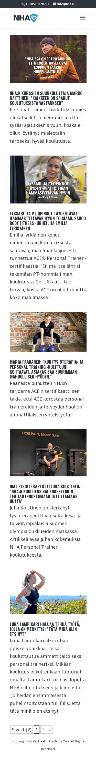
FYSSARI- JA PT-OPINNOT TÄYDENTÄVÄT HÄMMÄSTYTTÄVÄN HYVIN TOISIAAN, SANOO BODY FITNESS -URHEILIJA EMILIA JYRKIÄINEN (48, 220)
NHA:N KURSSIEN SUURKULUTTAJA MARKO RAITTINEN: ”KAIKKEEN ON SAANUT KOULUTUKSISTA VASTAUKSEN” (46, 98)
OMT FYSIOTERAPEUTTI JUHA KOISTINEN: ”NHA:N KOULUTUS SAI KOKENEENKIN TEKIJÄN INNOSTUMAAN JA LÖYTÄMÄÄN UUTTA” (45, 493)
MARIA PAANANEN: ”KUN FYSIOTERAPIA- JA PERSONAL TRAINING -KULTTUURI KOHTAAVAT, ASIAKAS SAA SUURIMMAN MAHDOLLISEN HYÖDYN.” (46, 369)
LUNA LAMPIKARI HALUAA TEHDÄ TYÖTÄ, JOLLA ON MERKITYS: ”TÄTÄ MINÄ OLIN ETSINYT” (45, 629)
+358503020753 (37, 4)
